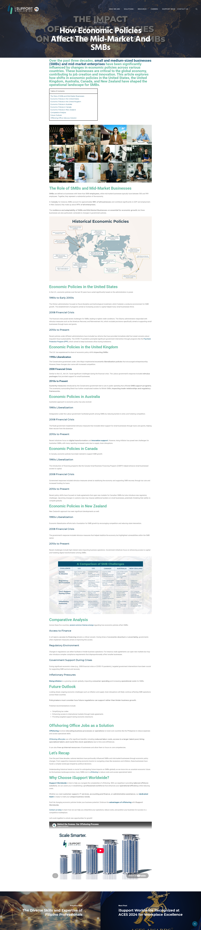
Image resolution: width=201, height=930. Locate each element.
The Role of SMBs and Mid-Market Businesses (67, 96)
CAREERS (154, 9)
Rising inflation (55, 681)
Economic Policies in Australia (61, 104)
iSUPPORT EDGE (168, 9)
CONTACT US (182, 9)
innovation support (100, 441)
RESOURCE (142, 9)
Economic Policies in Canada (60, 107)
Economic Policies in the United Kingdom (65, 102)
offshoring (94, 772)
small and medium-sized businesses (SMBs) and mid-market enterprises (100, 62)
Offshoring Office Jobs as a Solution (63, 118)
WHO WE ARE (114, 9)
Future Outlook (56, 115)
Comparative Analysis (58, 112)
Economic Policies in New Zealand (63, 110)
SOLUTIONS (129, 9)
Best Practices (100, 23)
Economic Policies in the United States (64, 99)
